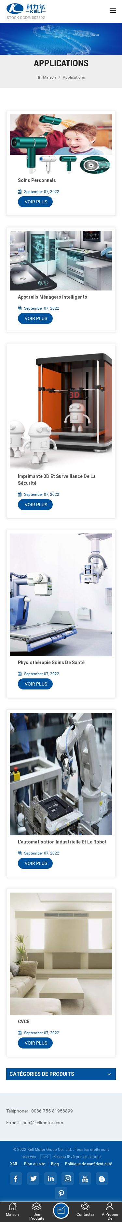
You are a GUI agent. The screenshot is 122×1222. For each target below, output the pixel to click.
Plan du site (34, 1164)
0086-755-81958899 (39, 1110)
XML (14, 1164)
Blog (55, 1164)
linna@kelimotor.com (34, 1122)
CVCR (24, 1021)
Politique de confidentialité (88, 1164)
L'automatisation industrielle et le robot (62, 841)
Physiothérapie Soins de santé (51, 662)
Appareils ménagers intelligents (52, 297)
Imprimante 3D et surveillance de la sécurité (57, 480)
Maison (49, 77)
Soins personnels (37, 180)
